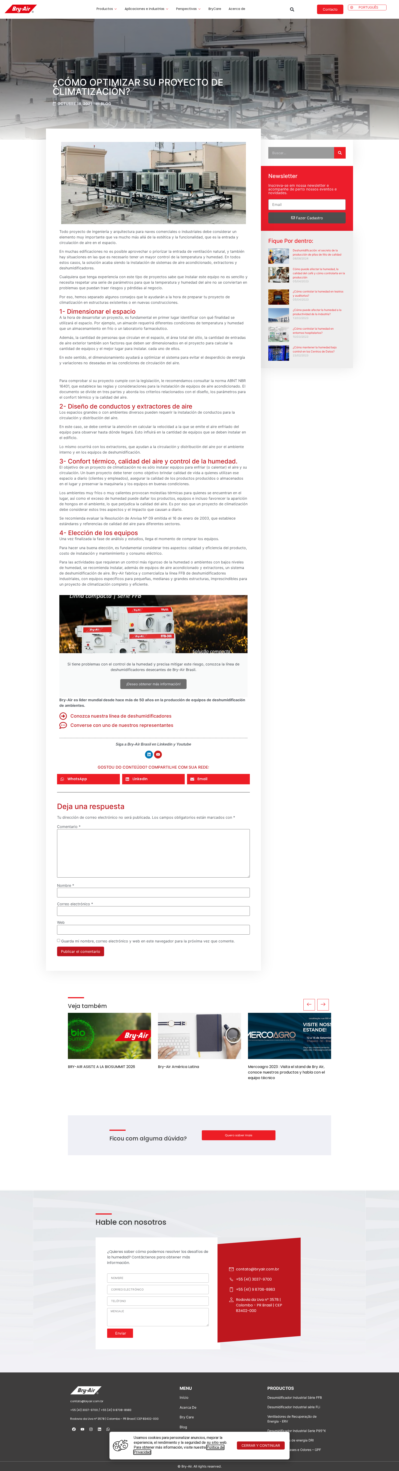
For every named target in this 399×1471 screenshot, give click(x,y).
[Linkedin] (149, 754)
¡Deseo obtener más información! (153, 684)
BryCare (215, 8)
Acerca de (237, 8)
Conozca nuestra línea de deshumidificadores (121, 716)
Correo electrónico (75, 904)
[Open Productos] (115, 8)
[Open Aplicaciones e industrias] (167, 8)
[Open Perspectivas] (199, 8)
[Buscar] (340, 153)
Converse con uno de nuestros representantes (121, 725)
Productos (105, 8)
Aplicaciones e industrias (144, 8)
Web (61, 922)
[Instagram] (91, 1429)
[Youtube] (158, 754)
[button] (292, 9)
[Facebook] (74, 1429)
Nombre (65, 885)
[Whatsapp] (108, 1429)
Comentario (69, 826)
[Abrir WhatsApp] (389, 1459)
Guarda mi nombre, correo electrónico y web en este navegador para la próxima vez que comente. (148, 941)
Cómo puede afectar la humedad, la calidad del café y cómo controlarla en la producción (319, 273)
